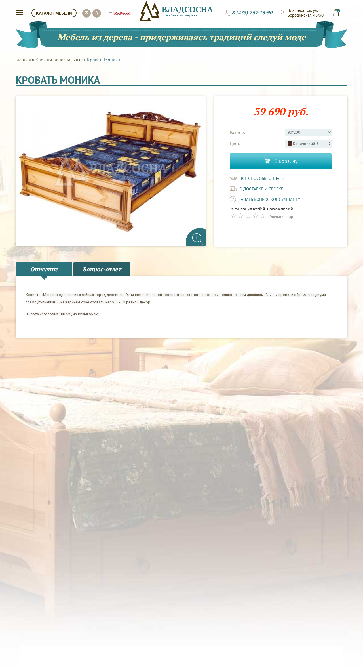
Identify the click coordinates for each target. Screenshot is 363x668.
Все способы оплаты (262, 178)
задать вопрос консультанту (269, 199)
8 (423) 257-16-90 (252, 13)
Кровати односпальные (59, 59)
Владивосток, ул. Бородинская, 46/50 (306, 13)
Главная (23, 59)
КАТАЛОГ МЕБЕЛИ (54, 13)
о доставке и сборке (261, 189)
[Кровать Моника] (111, 171)
